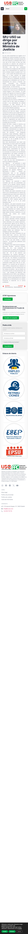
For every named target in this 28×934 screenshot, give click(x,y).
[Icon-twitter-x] (13, 485)
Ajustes (19, 931)
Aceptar (4, 931)
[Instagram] (2, 485)
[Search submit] (25, 8)
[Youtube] (17, 485)
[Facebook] (6, 485)
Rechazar (12, 931)
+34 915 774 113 (7, 511)
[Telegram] (10, 485)
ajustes (20, 928)
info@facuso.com (8, 508)
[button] (2, 8)
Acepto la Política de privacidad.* (11, 342)
